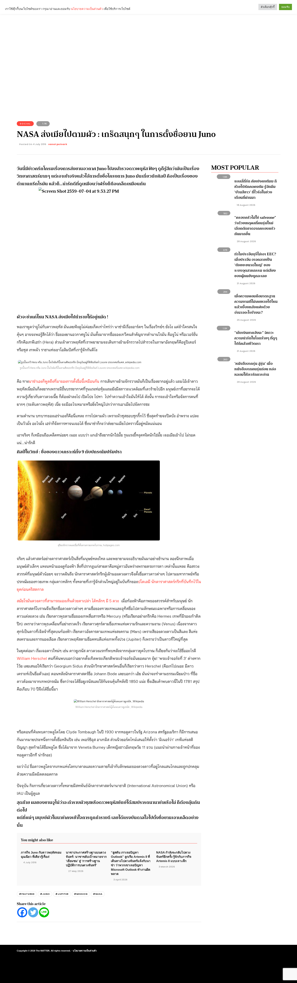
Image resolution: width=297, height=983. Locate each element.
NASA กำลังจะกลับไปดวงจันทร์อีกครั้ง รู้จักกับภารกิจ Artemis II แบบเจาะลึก (173, 857)
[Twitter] (33, 912)
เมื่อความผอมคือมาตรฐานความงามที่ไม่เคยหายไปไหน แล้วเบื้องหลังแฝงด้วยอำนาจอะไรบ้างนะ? (256, 304)
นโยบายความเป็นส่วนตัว (85, 950)
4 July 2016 (29, 862)
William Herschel (32, 658)
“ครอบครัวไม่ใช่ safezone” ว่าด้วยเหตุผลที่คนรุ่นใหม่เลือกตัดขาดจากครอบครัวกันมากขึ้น (255, 225)
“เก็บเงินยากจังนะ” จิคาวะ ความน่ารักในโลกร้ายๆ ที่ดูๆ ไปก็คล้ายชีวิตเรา (255, 338)
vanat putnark (57, 144)
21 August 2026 (245, 283)
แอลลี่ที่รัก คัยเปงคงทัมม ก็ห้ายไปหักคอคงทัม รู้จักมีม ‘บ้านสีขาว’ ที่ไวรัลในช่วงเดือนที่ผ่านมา (255, 189)
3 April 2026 (120, 879)
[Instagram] (254, 951)
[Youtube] (261, 951)
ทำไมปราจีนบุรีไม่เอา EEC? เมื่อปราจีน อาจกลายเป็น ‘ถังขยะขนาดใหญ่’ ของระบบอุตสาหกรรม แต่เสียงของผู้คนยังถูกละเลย (255, 265)
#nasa (97, 894)
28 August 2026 (246, 241)
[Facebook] (22, 912)
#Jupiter (61, 894)
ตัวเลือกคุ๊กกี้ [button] (268, 6)
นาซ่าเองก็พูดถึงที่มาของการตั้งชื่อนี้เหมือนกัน (64, 381)
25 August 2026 (246, 320)
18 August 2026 (245, 205)
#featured (27, 894)
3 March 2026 (167, 866)
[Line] (44, 912)
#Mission (80, 894)
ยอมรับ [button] (285, 6)
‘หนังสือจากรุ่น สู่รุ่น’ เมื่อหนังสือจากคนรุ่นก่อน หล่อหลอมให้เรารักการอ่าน (255, 369)
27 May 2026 (75, 871)
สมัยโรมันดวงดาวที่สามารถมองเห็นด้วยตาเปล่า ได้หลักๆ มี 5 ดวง (68, 600)
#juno (45, 894)
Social (25, 123)
